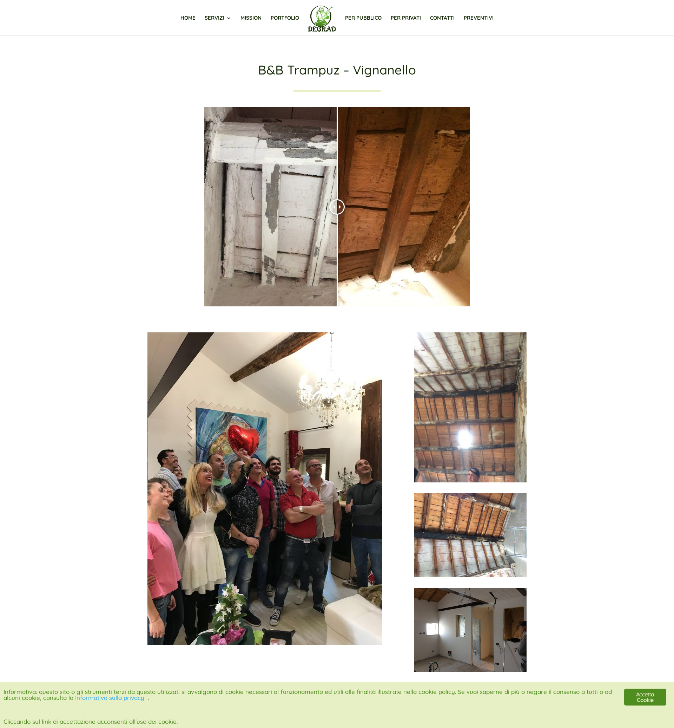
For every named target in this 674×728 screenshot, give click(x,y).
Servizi (214, 18)
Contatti (442, 18)
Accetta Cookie (645, 697)
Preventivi (479, 18)
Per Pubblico (363, 18)
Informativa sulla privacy (109, 697)
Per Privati (406, 18)
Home (188, 18)
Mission (251, 18)
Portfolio (285, 18)
